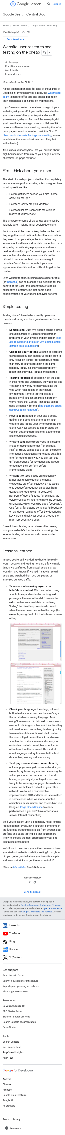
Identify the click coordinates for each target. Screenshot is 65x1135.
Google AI (8, 1100)
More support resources (15, 991)
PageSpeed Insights (13, 1052)
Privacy (16, 1119)
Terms (6, 1119)
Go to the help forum (13, 975)
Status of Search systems (16, 1016)
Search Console (11, 1041)
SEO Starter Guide (12, 1011)
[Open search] (49, 4)
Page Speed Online (31, 807)
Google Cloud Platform (14, 1095)
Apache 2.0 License (52, 908)
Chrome (7, 1084)
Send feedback (15, 39)
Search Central (37, 4)
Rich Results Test (12, 1047)
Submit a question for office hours (20, 981)
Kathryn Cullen (19, 867)
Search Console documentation (19, 1022)
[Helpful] (23, 32)
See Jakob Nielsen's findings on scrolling (28, 135)
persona (12, 282)
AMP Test (8, 1057)
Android (7, 1079)
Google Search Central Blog (24, 14)
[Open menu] (5, 4)
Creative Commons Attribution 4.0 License (41, 905)
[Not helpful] (28, 32)
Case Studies (9, 1027)
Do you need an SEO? (14, 1006)
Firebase (7, 1089)
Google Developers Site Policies (36, 911)
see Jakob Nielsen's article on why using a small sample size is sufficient (35, 341)
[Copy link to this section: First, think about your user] (55, 171)
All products (9, 1105)
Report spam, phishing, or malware (21, 986)
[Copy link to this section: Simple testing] (31, 307)
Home (5, 25)
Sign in (57, 4)
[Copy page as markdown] (45, 52)
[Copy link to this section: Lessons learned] (35, 551)
